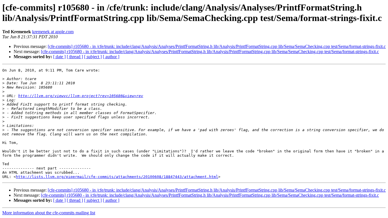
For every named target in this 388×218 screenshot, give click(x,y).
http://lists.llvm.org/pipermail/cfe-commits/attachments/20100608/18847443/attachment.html (117, 177)
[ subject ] (93, 56)
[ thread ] (75, 56)
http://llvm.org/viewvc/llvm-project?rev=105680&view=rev (80, 96)
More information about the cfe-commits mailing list (48, 212)
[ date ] (59, 56)
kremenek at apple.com (53, 31)
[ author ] (111, 56)
